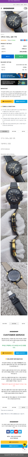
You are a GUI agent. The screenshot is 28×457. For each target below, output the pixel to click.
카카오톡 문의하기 (8, 101)
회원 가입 (18, 4)
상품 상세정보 (4, 131)
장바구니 (25, 4)
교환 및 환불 (14, 131)
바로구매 (21, 56)
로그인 (14, 4)
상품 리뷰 (23, 131)
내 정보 (22, 4)
